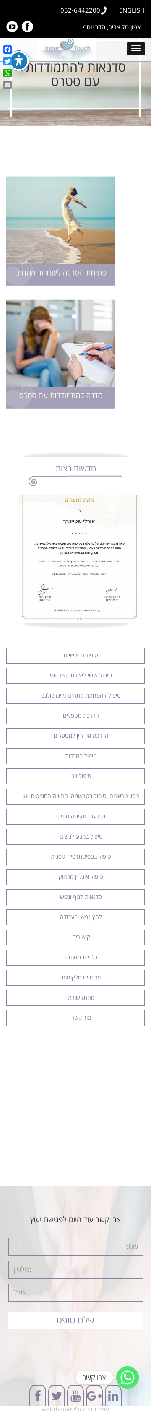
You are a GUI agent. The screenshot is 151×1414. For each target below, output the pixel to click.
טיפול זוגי (80, 776)
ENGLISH (132, 10)
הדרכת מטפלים (81, 715)
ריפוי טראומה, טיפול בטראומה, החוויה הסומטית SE (81, 796)
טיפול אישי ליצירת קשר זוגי (81, 675)
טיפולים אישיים (81, 655)
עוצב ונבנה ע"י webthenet (75, 1409)
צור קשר (81, 1017)
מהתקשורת (81, 997)
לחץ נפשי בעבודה (81, 917)
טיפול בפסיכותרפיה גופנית (81, 856)
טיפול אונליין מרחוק (81, 876)
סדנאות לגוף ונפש (81, 897)
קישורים (81, 937)
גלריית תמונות (81, 957)
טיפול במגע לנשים (81, 836)
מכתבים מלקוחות (81, 977)
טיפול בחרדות (81, 756)
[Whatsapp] (127, 1377)
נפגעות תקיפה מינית (81, 816)
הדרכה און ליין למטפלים (81, 736)
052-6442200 (80, 10)
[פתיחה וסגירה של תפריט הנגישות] (19, 61)
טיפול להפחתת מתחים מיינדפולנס (81, 695)
